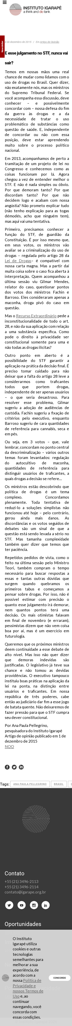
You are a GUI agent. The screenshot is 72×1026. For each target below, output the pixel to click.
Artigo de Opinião (49, 41)
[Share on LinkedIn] (21, 767)
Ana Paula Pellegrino (30, 784)
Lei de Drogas (18, 260)
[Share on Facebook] (7, 767)
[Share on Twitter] (14, 767)
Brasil (59, 784)
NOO (9, 746)
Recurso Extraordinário (36, 315)
